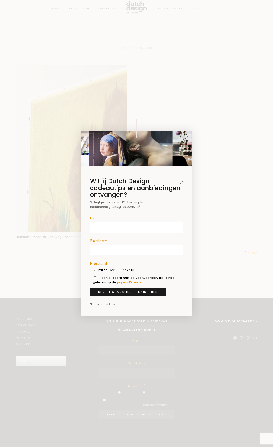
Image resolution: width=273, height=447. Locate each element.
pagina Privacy (129, 282)
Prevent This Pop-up (105, 304)
